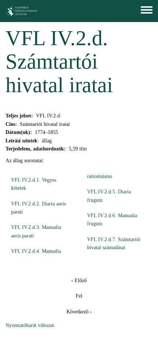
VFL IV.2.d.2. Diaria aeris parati (38, 208)
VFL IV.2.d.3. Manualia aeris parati (36, 231)
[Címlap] (22, 11)
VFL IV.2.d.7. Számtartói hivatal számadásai (113, 243)
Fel (79, 296)
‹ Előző (79, 280)
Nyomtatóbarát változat (30, 325)
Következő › (79, 311)
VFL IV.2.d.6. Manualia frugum (112, 219)
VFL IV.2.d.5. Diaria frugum (109, 196)
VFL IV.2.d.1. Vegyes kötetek (33, 184)
